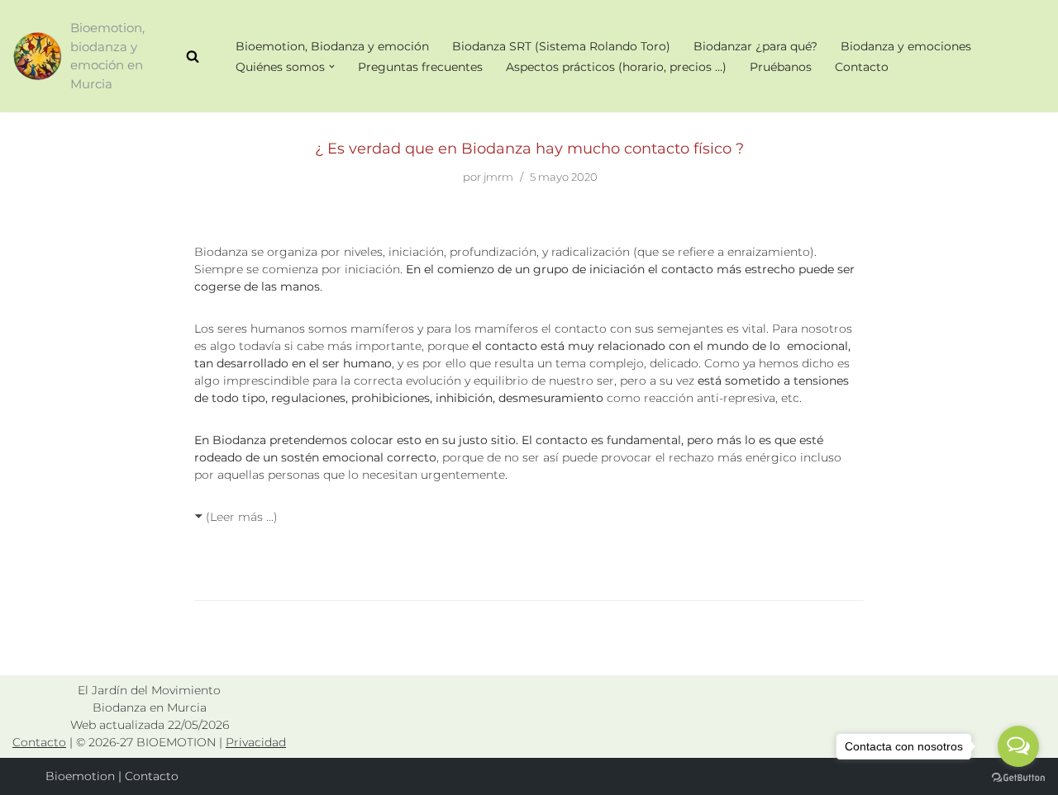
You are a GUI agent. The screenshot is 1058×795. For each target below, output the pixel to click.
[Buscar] (192, 56)
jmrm (498, 177)
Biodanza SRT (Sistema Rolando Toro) (561, 46)
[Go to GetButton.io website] (1018, 778)
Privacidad (256, 742)
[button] (332, 66)
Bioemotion (80, 776)
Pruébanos (781, 66)
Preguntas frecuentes (420, 66)
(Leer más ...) (242, 516)
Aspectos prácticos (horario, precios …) (616, 66)
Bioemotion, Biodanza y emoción (332, 46)
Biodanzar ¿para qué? (755, 46)
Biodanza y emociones (906, 46)
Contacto (862, 66)
